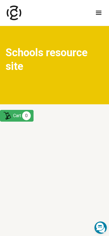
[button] (99, 13)
